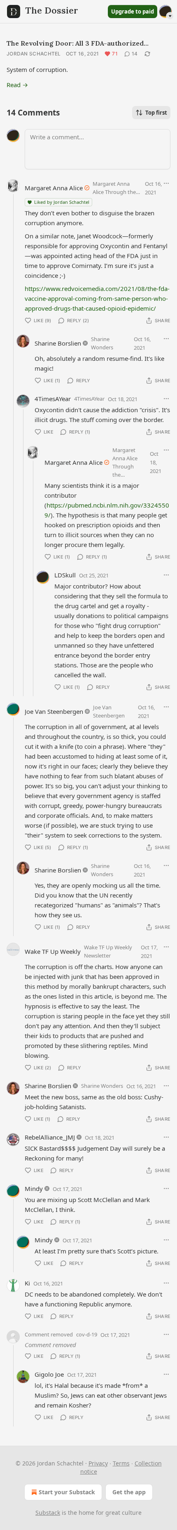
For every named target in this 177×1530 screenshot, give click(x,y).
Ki (27, 1283)
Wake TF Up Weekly (53, 951)
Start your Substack (67, 1492)
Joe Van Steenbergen (54, 711)
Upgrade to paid (132, 11)
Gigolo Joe (49, 1374)
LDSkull (65, 575)
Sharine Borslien (58, 343)
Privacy (98, 1463)
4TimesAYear (53, 399)
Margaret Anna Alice (54, 188)
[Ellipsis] (166, 183)
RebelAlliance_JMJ (50, 1137)
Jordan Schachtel (34, 54)
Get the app (129, 1492)
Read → (17, 85)
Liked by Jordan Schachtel (61, 202)
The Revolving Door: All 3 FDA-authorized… (78, 43)
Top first (156, 112)
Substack (47, 1512)
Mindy (34, 1188)
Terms (121, 1463)
